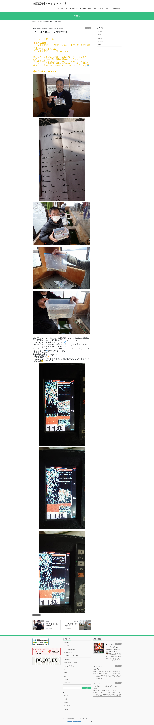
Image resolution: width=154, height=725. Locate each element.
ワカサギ (88, 28)
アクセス (66, 679)
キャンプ (100, 38)
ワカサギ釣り (67, 659)
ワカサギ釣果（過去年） (70, 666)
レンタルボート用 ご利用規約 (71, 655)
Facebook (66, 642)
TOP (65, 669)
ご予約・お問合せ (68, 682)
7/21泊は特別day (112, 647)
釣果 (65, 676)
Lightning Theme (77, 721)
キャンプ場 (66, 645)
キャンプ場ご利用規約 (69, 649)
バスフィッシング (68, 652)
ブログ (65, 672)
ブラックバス (101, 41)
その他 (99, 34)
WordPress (70, 721)
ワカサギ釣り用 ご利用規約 (70, 662)
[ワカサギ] (38, 624)
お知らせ (100, 31)
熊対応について (99, 669)
